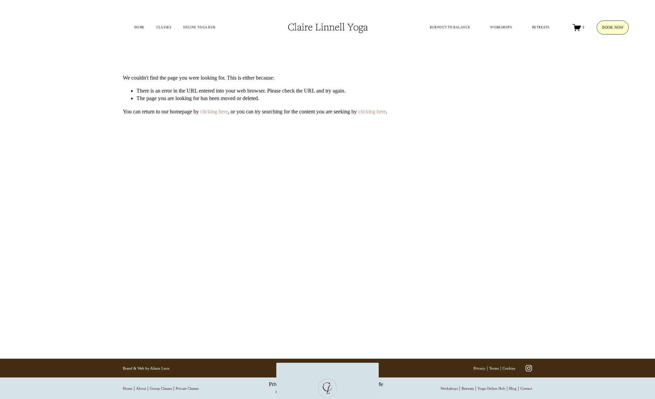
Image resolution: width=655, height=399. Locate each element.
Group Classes (161, 388)
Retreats (541, 27)
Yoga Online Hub (491, 388)
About (141, 388)
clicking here (214, 111)
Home (139, 27)
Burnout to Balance (450, 27)
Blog (512, 388)
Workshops (501, 27)
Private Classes (187, 388)
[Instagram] (528, 368)
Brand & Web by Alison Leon (146, 368)
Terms (494, 368)
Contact (526, 388)
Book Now (612, 27)
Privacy (479, 368)
